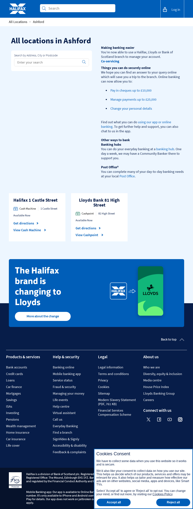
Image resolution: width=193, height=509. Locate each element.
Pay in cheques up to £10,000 (131, 90)
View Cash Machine (27, 230)
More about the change (43, 316)
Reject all (173, 502)
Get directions (26, 223)
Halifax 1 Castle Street (35, 200)
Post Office (127, 176)
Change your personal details (131, 108)
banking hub (165, 149)
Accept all (114, 502)
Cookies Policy (162, 494)
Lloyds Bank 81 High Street (99, 202)
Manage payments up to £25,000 (133, 99)
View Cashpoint (87, 235)
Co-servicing (110, 61)
